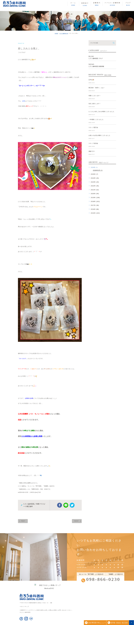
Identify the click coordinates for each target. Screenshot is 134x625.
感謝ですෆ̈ (92, 151)
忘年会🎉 (91, 79)
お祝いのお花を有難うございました (99, 135)
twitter (72, 505)
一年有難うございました (96, 119)
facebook (59, 505)
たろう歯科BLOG (64, 33)
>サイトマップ (24, 606)
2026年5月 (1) (98, 170)
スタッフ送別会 (93, 143)
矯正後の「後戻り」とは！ (97, 87)
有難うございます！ (95, 95)
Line (65, 505)
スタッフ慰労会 (93, 127)
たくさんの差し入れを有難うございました (101, 111)
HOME (56, 33)
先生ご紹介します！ (95, 103)
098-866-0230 (103, 579)
